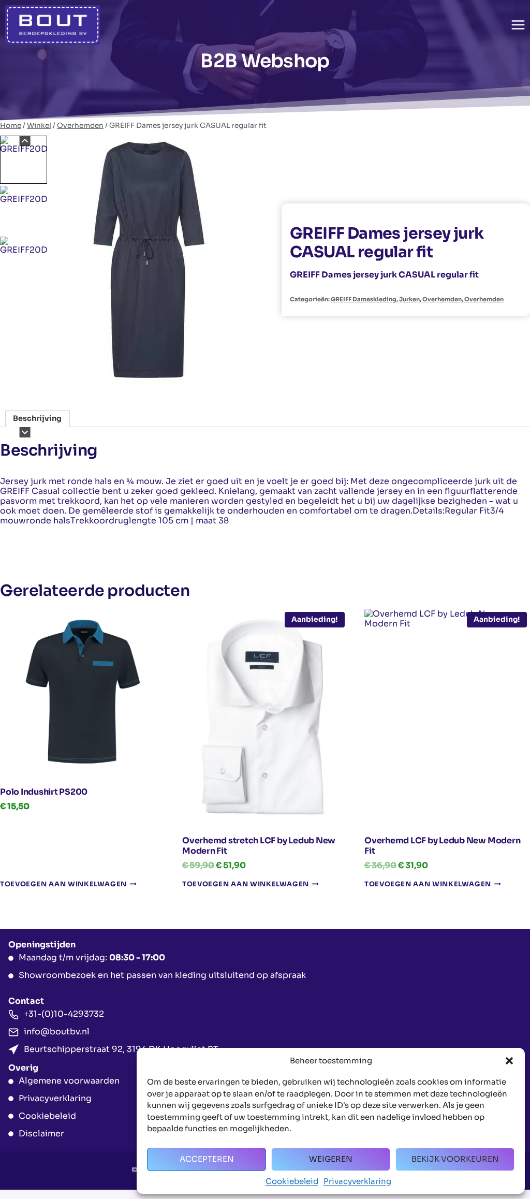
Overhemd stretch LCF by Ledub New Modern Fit (258, 845)
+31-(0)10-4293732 (64, 1013)
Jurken (409, 299)
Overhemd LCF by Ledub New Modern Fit (442, 845)
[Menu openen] (518, 24)
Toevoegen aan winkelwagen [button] (63, 884)
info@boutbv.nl (57, 1031)
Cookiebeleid (292, 1181)
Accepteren (207, 1159)
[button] (509, 1061)
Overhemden (442, 299)
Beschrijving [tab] (37, 418)
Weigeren (330, 1159)
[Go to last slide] (25, 141)
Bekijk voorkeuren (455, 1159)
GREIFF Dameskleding (363, 299)
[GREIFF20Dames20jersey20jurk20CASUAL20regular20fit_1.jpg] (149, 260)
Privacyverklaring (357, 1181)
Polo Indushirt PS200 (43, 791)
